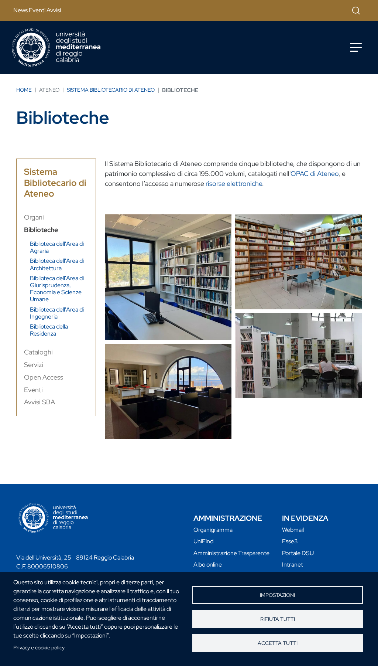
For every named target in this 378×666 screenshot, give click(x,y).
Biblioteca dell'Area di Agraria (57, 247)
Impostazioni (277, 595)
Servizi (33, 364)
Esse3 (290, 541)
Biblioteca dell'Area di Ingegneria (57, 313)
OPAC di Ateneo (315, 173)
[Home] (56, 47)
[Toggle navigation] (356, 47)
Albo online (207, 564)
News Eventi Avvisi (37, 10)
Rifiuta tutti (277, 619)
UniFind (203, 541)
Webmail (293, 530)
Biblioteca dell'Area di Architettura (57, 264)
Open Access (43, 377)
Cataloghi (38, 352)
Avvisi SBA (39, 402)
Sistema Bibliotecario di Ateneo (111, 89)
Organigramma (213, 530)
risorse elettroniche (234, 183)
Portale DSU (298, 553)
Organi (34, 217)
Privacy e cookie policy (39, 647)
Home (24, 89)
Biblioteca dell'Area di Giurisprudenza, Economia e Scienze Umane (57, 288)
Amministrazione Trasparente (231, 553)
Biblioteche (41, 229)
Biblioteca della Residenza (49, 330)
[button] (168, 277)
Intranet (292, 564)
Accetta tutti (278, 643)
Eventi (33, 389)
